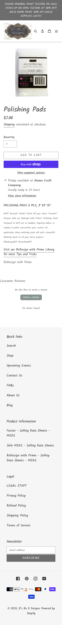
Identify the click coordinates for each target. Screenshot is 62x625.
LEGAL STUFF (16, 485)
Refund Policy (16, 505)
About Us (13, 395)
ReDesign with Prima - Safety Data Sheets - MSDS (28, 458)
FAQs (10, 385)
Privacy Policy (16, 495)
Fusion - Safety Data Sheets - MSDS (28, 433)
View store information (22, 196)
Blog (10, 405)
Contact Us (14, 375)
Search (11, 345)
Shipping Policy (17, 515)
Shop (10, 355)
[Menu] (56, 31)
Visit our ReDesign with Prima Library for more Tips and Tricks (29, 252)
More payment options (31, 173)
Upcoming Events (19, 365)
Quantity (9, 137)
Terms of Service (18, 525)
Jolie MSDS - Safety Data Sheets (30, 445)
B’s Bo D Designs (29, 608)
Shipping (9, 124)
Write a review (31, 297)
